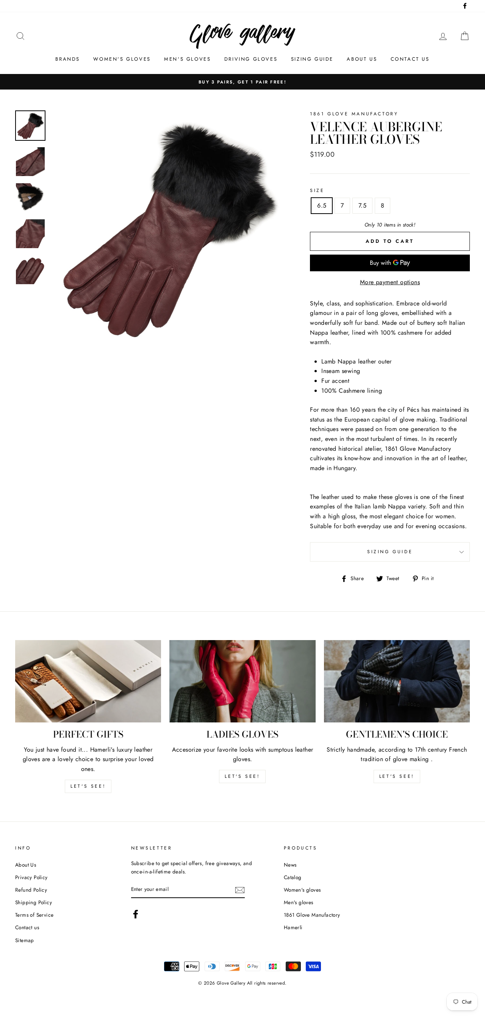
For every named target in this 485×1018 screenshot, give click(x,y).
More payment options (390, 282)
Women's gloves (121, 59)
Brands (67, 59)
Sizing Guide (312, 59)
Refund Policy (31, 890)
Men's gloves (187, 59)
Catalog (293, 877)
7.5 (362, 205)
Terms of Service (34, 915)
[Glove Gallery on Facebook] (135, 914)
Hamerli (293, 927)
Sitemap (24, 940)
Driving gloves (250, 59)
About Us (25, 865)
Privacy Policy (31, 877)
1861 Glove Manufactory (312, 915)
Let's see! (88, 786)
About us (362, 59)
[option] (242, 82)
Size (317, 190)
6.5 (321, 205)
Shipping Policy (33, 902)
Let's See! (242, 776)
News (290, 865)
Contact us (410, 59)
